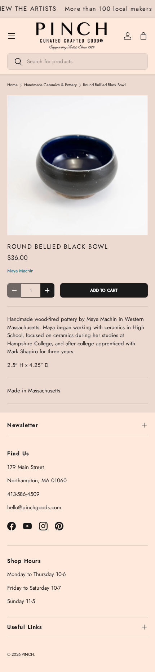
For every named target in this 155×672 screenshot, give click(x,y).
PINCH (28, 654)
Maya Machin (20, 270)
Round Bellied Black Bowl (104, 85)
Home (12, 85)
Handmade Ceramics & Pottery (50, 85)
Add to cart (104, 290)
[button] (143, 36)
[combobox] (77, 61)
